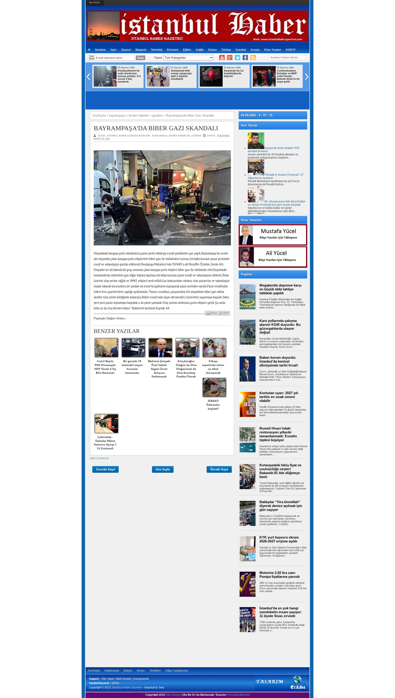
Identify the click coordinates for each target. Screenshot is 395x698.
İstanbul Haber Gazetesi (127, 687)
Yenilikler (155, 670)
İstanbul (241, 49)
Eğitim (187, 49)
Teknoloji (156, 49)
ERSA (115, 683)
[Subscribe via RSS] (253, 57)
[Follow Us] (237, 57)
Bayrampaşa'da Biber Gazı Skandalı (156, 128)
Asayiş (255, 49)
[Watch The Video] (222, 57)
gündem (196, 135)
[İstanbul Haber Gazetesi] (197, 39)
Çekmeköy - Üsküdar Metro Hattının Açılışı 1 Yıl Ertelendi (105, 442)
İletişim (128, 670)
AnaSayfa (94, 670)
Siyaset (126, 49)
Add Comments (99, 458)
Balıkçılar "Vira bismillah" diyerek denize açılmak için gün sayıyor (280, 506)
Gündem (100, 49)
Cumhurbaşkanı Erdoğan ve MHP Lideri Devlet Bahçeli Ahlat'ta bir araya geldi (288, 76)
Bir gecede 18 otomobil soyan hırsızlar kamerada (132, 366)
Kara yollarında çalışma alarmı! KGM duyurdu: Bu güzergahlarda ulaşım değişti (280, 326)
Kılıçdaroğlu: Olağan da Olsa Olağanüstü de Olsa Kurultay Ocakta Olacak (186, 368)
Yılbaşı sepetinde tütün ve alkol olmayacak (213, 366)
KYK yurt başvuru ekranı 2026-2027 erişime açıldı (279, 539)
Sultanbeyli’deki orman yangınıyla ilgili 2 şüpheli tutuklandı (181, 74)
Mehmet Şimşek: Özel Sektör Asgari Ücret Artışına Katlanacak (159, 368)
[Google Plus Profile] (229, 57)
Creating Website (238, 694)
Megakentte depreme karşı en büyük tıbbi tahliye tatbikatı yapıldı (280, 289)
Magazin (141, 49)
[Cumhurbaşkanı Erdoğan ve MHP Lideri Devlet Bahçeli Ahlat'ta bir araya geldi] (264, 85)
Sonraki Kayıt (105, 469)
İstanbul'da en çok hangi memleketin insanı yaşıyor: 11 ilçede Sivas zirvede (280, 612)
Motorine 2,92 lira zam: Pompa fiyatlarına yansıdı (279, 575)
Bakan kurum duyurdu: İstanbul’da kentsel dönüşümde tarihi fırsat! (278, 361)
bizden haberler (179, 135)
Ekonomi (172, 49)
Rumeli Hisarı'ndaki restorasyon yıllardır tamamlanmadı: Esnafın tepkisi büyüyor (278, 434)
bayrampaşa (160, 135)
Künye (141, 670)
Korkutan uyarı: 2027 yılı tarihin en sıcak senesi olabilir (278, 397)
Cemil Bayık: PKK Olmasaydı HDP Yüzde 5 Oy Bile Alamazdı (105, 366)
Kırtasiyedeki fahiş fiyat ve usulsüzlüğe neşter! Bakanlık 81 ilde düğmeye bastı (280, 471)
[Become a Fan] (245, 57)
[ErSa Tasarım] (280, 689)
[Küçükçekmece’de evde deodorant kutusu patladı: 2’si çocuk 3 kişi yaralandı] (105, 85)
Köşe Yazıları (272, 49)
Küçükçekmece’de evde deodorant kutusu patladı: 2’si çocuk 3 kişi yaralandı (129, 76)
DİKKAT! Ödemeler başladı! (213, 405)
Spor (113, 49)
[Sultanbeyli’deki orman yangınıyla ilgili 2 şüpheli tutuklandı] (158, 85)
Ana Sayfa (94, 2)
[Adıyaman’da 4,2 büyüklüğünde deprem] (211, 85)
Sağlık (200, 49)
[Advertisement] (275, 650)
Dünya (212, 49)
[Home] (89, 49)
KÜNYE (291, 49)
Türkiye (226, 49)
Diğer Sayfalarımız (176, 670)
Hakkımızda (111, 670)
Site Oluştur (173, 694)
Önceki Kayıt (219, 469)
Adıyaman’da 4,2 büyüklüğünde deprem (234, 73)
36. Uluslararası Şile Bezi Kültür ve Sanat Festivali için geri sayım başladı (276, 203)
